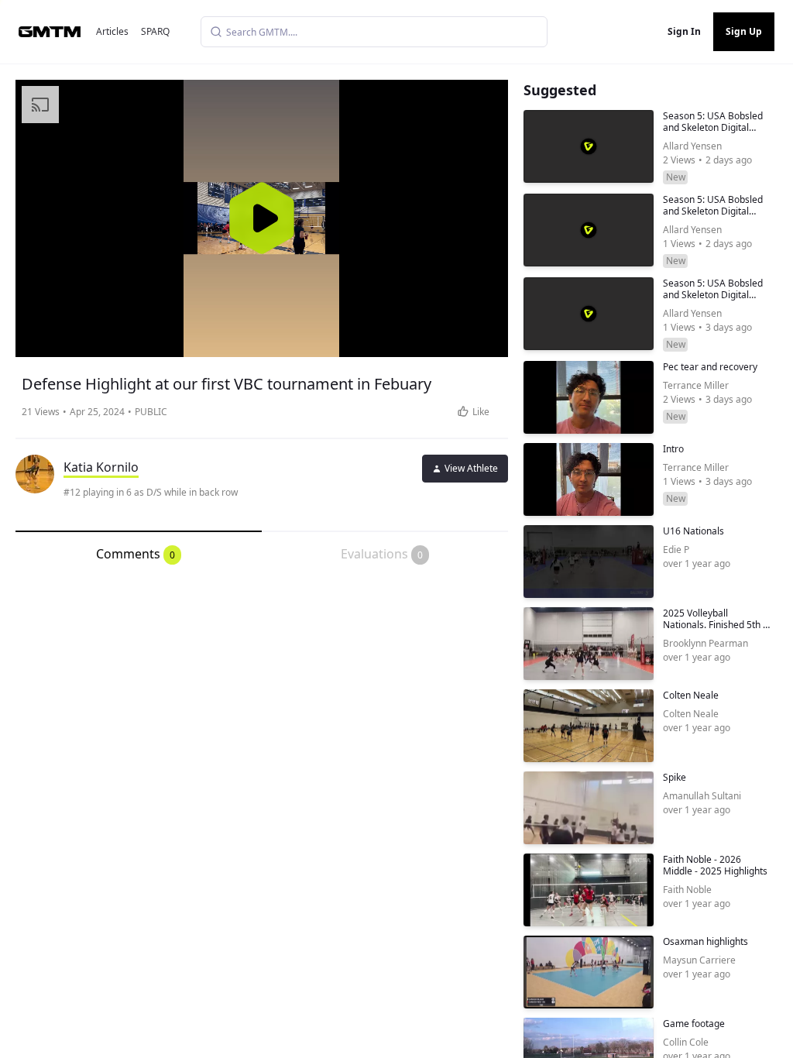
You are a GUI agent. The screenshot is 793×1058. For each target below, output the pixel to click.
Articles (112, 31)
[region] (261, 218)
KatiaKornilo (101, 467)
